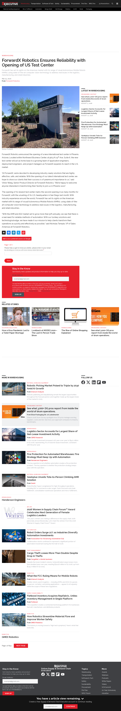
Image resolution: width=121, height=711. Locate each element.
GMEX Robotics (36, 623)
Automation (31, 529)
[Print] (4, 233)
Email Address (18, 275)
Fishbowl (34, 602)
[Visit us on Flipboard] (99, 382)
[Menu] (117, 3)
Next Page (20, 646)
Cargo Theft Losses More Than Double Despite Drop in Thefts (52, 554)
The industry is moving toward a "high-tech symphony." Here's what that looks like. (52, 626)
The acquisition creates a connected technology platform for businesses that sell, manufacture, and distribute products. (53, 606)
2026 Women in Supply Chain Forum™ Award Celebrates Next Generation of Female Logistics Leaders (51, 512)
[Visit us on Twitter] (88, 382)
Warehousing (7, 55)
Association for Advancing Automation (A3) (47, 539)
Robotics (30, 573)
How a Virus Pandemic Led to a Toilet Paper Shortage (15, 331)
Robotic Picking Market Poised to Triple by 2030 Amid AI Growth (53, 387)
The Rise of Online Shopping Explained (74, 331)
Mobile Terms (33, 291)
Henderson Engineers (39, 460)
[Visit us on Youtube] (104, 382)
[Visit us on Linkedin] (94, 382)
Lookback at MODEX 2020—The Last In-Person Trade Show (44, 333)
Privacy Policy (45, 291)
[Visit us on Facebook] (83, 382)
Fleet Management (34, 550)
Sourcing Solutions (9, 327)
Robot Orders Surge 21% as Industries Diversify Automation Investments (52, 534)
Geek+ (33, 483)
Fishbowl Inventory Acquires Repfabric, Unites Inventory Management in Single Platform (52, 597)
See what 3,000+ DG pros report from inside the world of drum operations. (94, 99)
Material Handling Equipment (38, 383)
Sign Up (18, 294)
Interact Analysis (37, 392)
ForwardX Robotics (13, 81)
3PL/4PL (29, 507)
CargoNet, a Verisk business (41, 559)
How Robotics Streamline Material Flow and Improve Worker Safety (51, 618)
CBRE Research (37, 437)
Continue (70, 706)
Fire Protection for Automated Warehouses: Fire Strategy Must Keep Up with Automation (94, 124)
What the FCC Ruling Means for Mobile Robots (52, 575)
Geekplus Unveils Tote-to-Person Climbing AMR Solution (93, 137)
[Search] (112, 3)
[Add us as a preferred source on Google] (23, 233)
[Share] (9, 233)
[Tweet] (18, 233)
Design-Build (31, 428)
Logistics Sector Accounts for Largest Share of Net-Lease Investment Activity (93, 111)
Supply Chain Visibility (35, 593)
